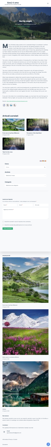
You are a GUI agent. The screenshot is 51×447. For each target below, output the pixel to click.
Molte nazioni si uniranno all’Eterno (11, 357)
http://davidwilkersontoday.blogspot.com (17, 101)
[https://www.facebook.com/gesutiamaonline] (4, 105)
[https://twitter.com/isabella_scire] (7, 105)
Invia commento (8, 228)
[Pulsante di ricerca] (45, 167)
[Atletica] (25, 384)
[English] (40, 160)
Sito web (37, 205)
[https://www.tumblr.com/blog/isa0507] (14, 105)
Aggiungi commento (9, 209)
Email (21, 205)
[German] (42, 160)
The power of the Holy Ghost (34, 133)
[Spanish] (45, 160)
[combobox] (24, 167)
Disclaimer (5, 444)
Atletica (4, 409)
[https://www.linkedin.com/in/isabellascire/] (11, 105)
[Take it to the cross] (14, 144)
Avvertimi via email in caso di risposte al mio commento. (18, 221)
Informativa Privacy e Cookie (10, 439)
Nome (5, 205)
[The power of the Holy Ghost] (37, 125)
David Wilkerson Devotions (30, 24)
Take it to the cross (7, 152)
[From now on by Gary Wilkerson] (14, 125)
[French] (41, 160)
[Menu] (47, 3)
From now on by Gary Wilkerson (11, 133)
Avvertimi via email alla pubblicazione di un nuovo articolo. (18, 225)
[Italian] (44, 160)
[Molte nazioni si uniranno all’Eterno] (25, 332)
